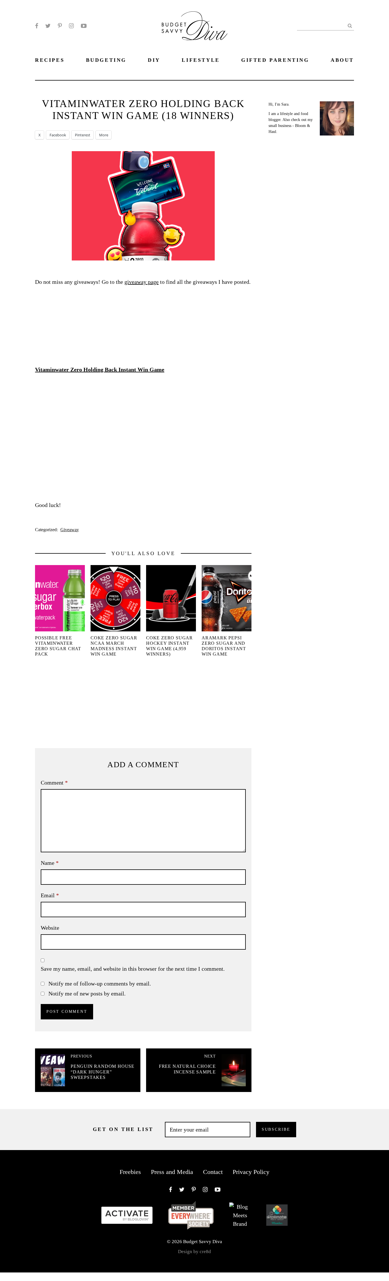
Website (50, 928)
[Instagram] (71, 25)
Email (50, 895)
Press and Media (172, 1171)
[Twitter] (48, 25)
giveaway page (141, 282)
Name (50, 863)
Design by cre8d (194, 1251)
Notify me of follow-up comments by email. (99, 983)
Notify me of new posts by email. (87, 993)
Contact (213, 1171)
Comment (54, 782)
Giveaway (69, 529)
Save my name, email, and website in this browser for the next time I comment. (133, 969)
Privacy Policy (251, 1171)
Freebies (130, 1171)
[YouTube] (84, 25)
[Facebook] (36, 25)
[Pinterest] (60, 25)
